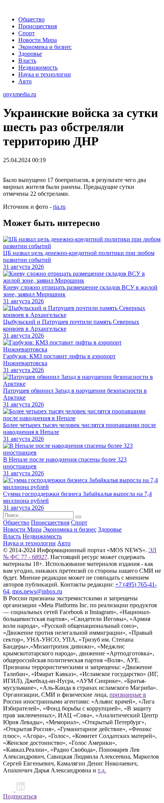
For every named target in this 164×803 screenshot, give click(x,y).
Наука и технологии (44, 74)
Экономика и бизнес (45, 47)
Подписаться (20, 796)
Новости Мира (37, 40)
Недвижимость (38, 67)
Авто (25, 81)
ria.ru (59, 206)
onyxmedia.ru (19, 94)
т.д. (102, 770)
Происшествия (37, 26)
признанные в (127, 694)
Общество (31, 19)
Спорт (26, 33)
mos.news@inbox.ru (37, 591)
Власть (27, 60)
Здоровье (30, 53)
